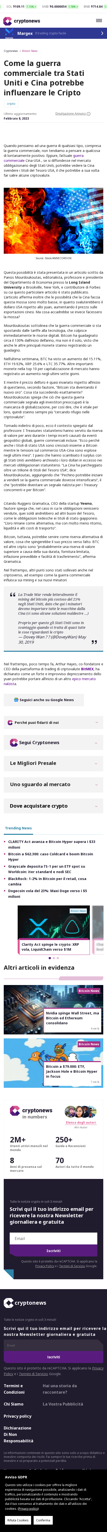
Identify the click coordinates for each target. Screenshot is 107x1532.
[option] (54, 930)
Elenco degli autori (81, 1122)
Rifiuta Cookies (18, 1520)
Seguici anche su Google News (46, 699)
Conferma (43, 1520)
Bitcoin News (29, 51)
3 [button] (58, 958)
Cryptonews (11, 51)
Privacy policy (17, 1416)
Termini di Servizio (72, 1266)
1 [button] (50, 958)
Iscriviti (53, 1250)
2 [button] (54, 958)
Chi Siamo (13, 1404)
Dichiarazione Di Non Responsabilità (18, 1434)
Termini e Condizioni (14, 1389)
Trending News (18, 828)
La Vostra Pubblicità (63, 1404)
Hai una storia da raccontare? (60, 1389)
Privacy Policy (44, 1266)
